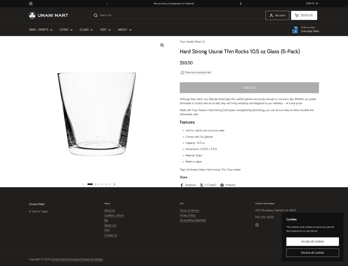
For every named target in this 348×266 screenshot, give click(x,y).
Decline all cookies (312, 252)
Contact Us (110, 235)
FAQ (106, 230)
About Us (109, 210)
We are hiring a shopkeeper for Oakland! (174, 3)
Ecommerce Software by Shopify (84, 259)
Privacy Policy (188, 215)
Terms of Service (189, 210)
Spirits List (110, 225)
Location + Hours (114, 215)
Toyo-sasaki (234, 169)
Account (280, 15)
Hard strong (213, 169)
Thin (223, 169)
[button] (90, 184)
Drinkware (192, 169)
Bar (106, 220)
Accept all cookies (312, 241)
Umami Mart (58, 259)
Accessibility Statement (193, 220)
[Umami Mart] (48, 15)
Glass (202, 169)
